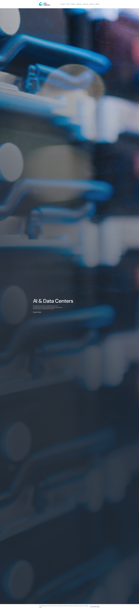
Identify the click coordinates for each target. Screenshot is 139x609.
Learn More (37, 312)
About (68, 4)
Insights (97, 4)
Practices (85, 4)
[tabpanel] (69, 308)
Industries (79, 4)
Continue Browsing (95, 606)
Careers (91, 4)
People (73, 4)
